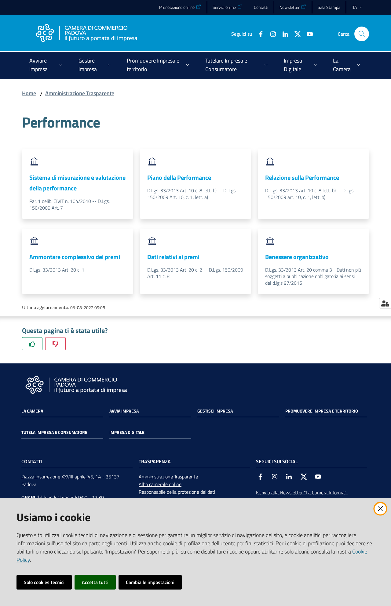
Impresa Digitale (126, 432)
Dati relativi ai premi (173, 257)
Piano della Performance (179, 177)
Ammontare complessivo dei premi (74, 257)
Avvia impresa (124, 411)
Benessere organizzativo (297, 257)
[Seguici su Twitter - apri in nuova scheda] (295, 33)
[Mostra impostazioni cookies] (385, 303)
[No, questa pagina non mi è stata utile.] (55, 343)
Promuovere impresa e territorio (321, 411)
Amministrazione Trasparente (79, 93)
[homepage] (86, 33)
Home (29, 93)
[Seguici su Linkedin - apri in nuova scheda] (283, 33)
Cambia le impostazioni (150, 582)
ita (354, 7)
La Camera (32, 411)
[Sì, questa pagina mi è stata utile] (32, 343)
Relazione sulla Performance (302, 177)
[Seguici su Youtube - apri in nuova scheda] (307, 33)
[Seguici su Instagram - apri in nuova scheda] (271, 33)
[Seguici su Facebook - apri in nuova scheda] (258, 33)
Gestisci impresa (215, 411)
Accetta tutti (95, 582)
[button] (361, 34)
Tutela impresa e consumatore (54, 432)
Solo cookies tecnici (44, 582)
